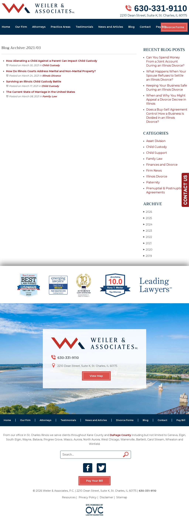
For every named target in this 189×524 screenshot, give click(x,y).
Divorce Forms (174, 27)
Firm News (154, 170)
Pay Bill (161, 26)
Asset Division (156, 141)
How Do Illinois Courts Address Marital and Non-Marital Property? (51, 71)
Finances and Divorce (162, 164)
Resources (68, 497)
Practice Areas (61, 26)
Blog (131, 26)
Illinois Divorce (51, 75)
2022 (147, 237)
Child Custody (51, 65)
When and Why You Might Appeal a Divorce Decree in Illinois (166, 99)
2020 (147, 249)
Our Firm (21, 26)
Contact (145, 26)
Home (6, 26)
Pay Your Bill (94, 480)
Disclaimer (106, 497)
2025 (147, 218)
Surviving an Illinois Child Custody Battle (33, 81)
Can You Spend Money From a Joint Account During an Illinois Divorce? (165, 61)
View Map (96, 376)
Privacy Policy (88, 497)
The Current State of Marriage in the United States (40, 92)
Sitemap (121, 497)
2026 (147, 212)
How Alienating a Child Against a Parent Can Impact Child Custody (51, 60)
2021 (147, 243)
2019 (147, 256)
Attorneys (39, 26)
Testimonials (84, 26)
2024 (147, 224)
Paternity (153, 182)
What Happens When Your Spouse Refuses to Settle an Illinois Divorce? (166, 75)
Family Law (49, 96)
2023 (147, 230)
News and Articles (110, 26)
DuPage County (120, 435)
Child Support (156, 153)
